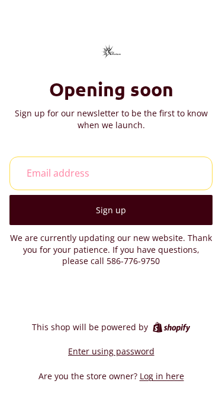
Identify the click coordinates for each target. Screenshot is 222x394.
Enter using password (111, 351)
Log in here (162, 376)
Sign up (111, 210)
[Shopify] (171, 327)
